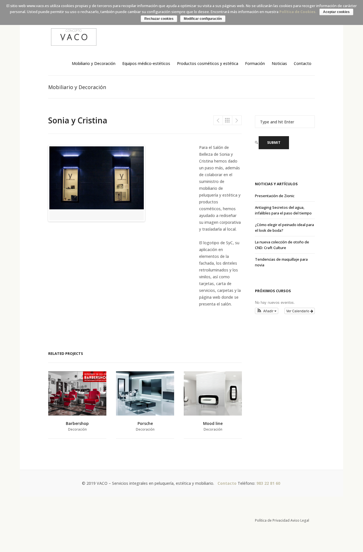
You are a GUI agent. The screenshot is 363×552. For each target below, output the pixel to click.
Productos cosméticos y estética (207, 63)
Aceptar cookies (336, 12)
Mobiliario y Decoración (93, 63)
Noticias (279, 63)
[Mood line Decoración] (213, 393)
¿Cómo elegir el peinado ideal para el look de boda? (284, 227)
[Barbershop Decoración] (77, 393)
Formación (255, 63)
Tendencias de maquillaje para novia (281, 262)
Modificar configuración (203, 19)
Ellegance (237, 120)
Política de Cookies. (297, 11)
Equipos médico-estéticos (146, 63)
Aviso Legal (299, 520)
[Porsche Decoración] (145, 393)
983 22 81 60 (268, 483)
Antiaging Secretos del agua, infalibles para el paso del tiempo (283, 210)
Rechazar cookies (159, 19)
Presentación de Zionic (274, 195)
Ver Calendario (298, 310)
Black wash (218, 120)
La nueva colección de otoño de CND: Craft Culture (282, 244)
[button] (266, 311)
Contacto (302, 63)
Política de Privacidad (272, 520)
